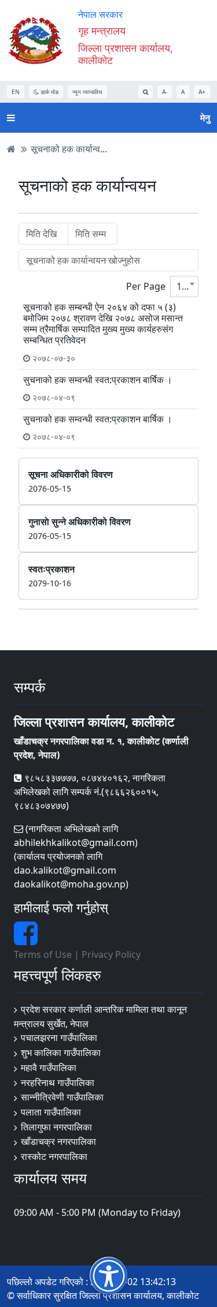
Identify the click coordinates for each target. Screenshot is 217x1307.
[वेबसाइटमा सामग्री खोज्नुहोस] (145, 91)
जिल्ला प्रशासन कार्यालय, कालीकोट (125, 54)
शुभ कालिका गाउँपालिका (61, 1052)
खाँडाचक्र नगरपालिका (58, 1141)
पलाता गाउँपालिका (51, 1112)
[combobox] (184, 286)
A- (164, 92)
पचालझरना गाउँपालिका (59, 1037)
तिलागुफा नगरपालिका (56, 1127)
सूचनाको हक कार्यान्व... (69, 149)
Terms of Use (43, 954)
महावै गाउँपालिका (48, 1067)
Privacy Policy (111, 954)
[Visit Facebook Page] (26, 940)
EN (16, 92)
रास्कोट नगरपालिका (54, 1156)
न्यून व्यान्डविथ (87, 92)
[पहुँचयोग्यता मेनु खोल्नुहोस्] (108, 1275)
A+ (201, 92)
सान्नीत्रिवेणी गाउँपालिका (62, 1097)
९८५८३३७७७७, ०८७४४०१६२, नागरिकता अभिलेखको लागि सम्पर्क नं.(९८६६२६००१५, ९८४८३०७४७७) (89, 792)
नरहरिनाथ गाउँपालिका (57, 1082)
